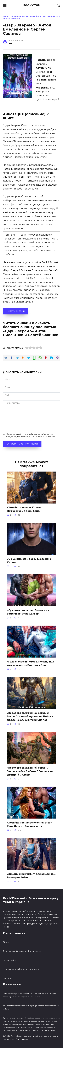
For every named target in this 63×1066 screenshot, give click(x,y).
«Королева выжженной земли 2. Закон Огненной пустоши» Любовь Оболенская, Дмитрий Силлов (30, 716)
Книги (18, 16)
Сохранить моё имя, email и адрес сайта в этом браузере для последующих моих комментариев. (31, 435)
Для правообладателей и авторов (22, 951)
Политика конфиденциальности (21, 969)
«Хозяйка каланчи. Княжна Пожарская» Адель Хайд (24, 509)
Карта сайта (9, 960)
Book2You (31, 5)
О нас (6, 942)
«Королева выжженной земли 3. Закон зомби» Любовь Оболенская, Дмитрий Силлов (30, 771)
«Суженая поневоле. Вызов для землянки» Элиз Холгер (28, 612)
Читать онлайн (16, 311)
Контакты (8, 978)
